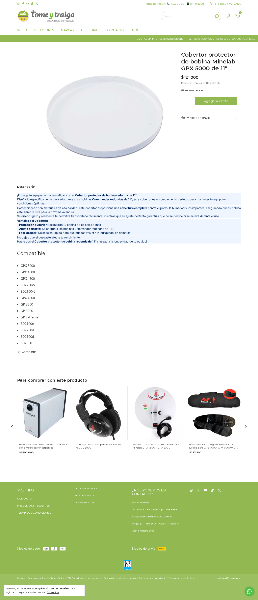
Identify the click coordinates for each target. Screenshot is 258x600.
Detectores (44, 30)
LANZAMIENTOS (84, 502)
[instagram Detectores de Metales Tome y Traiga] (18, 3)
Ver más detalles (193, 90)
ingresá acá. (159, 578)
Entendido (53, 592)
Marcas (67, 30)
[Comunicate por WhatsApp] (249, 591)
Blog (135, 30)
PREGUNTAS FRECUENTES (33, 505)
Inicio (22, 30)
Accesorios (90, 30)
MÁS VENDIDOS (84, 495)
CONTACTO (24, 498)
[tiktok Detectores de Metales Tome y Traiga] (32, 3)
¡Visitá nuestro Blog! (143, 530)
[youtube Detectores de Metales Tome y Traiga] (27, 3)
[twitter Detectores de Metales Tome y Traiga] (37, 3)
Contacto (115, 30)
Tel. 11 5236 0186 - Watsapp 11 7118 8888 (154, 509)
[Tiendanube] (228, 578)
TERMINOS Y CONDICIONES (34, 512)
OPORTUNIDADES (86, 488)
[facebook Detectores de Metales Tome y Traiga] (23, 3)
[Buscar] (216, 16)
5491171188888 (140, 502)
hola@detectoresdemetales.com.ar (152, 516)
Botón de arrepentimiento (182, 578)
